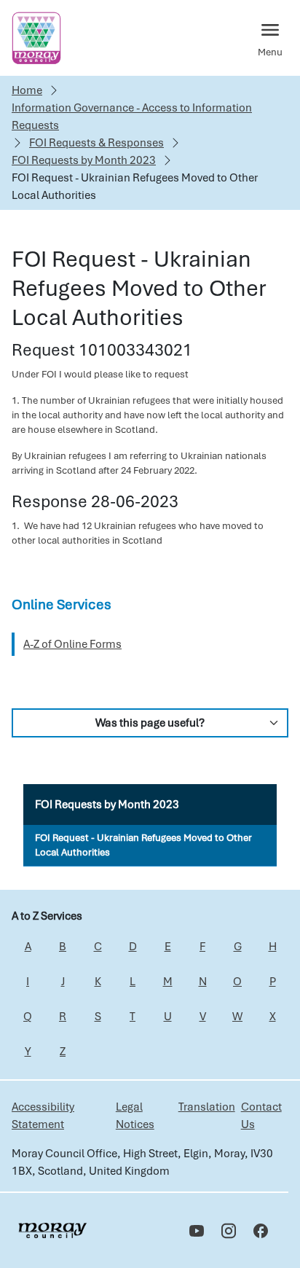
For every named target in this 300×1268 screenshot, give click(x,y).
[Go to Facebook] (261, 1231)
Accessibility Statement (43, 1116)
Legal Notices (135, 1116)
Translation (206, 1107)
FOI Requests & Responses (96, 143)
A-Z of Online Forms (72, 644)
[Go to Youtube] (197, 1231)
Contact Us (261, 1116)
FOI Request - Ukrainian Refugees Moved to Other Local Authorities (143, 844)
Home (27, 90)
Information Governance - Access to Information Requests (132, 117)
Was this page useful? (150, 723)
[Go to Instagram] (229, 1231)
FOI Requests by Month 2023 (84, 160)
